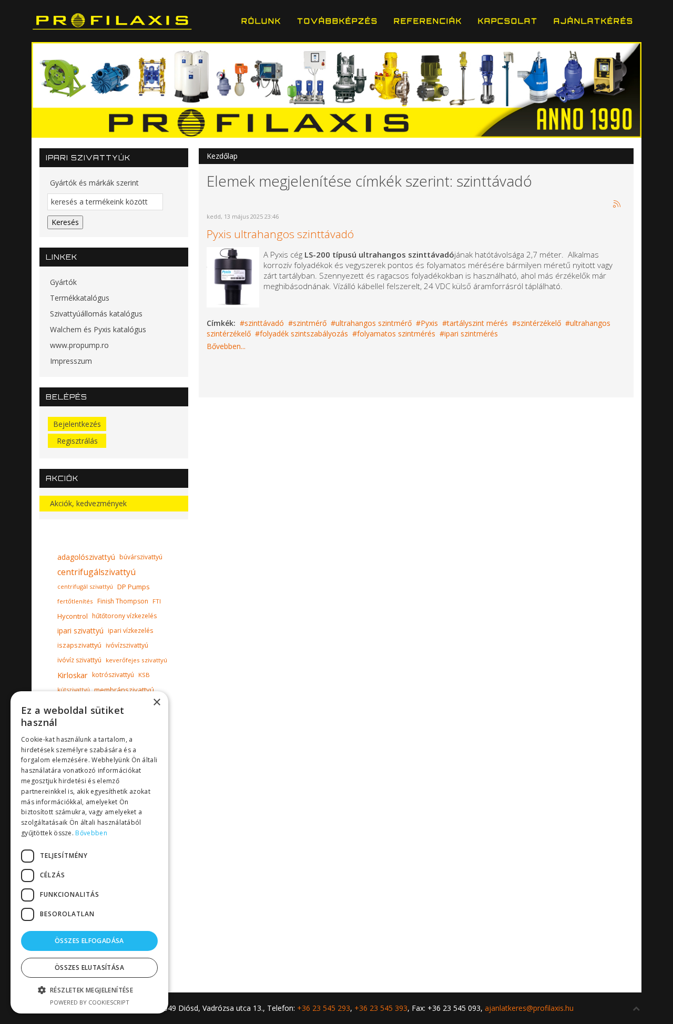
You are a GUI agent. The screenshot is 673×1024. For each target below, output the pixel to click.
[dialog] (89, 852)
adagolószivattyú (86, 557)
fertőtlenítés (75, 601)
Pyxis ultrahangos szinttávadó (280, 234)
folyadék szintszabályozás (304, 334)
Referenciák (428, 21)
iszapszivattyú (79, 645)
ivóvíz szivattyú (79, 660)
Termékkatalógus (79, 298)
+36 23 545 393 (380, 1008)
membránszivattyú (124, 689)
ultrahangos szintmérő (373, 323)
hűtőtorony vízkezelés (124, 615)
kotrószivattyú (113, 674)
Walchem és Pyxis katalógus (98, 329)
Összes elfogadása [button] (89, 940)
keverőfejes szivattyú (136, 660)
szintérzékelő (539, 323)
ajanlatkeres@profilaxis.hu (529, 1008)
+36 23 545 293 (323, 1008)
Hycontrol (72, 616)
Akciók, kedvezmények (88, 503)
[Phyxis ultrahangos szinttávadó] (233, 276)
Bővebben (91, 832)
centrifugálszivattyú (96, 572)
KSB (144, 675)
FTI (156, 601)
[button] (89, 990)
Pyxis (429, 323)
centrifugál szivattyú (85, 586)
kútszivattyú (73, 689)
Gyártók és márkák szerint (94, 183)
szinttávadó (264, 323)
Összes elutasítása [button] (89, 967)
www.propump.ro (79, 345)
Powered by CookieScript (89, 1002)
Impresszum (71, 361)
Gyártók (63, 282)
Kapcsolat (508, 21)
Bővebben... (226, 346)
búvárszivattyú (140, 556)
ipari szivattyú (80, 631)
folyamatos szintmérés (396, 334)
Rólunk (261, 21)
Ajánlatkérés (594, 21)
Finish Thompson (122, 601)
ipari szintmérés (471, 334)
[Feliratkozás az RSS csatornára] (617, 204)
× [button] (156, 702)
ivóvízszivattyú (127, 645)
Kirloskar (72, 675)
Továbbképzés (337, 21)
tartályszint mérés (477, 323)
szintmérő (310, 323)
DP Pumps (133, 586)
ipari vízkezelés (130, 630)
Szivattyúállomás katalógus (96, 314)
